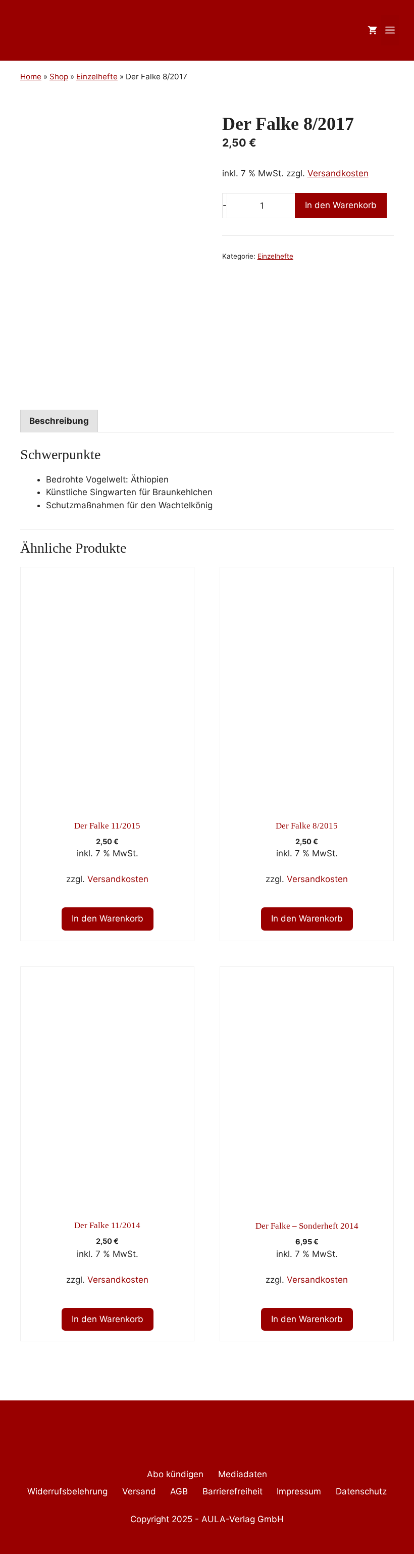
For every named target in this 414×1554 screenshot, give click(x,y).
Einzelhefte (275, 256)
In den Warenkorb (341, 205)
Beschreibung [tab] (59, 421)
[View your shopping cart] (372, 30)
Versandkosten (338, 173)
